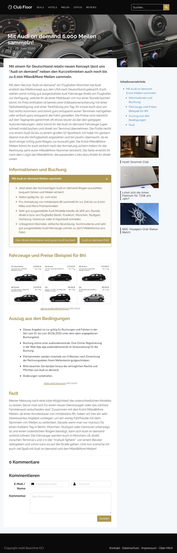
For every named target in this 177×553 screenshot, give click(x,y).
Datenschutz (131, 548)
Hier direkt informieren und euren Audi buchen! (45, 240)
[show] (107, 178)
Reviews (91, 7)
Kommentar (17, 496)
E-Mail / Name (19, 486)
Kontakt (115, 548)
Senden (104, 518)
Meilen (65, 7)
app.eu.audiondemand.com (54, 308)
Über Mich (166, 548)
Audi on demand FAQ (95, 240)
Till (10, 48)
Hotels (52, 7)
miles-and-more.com (55, 383)
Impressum (149, 548)
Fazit (131, 124)
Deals (40, 7)
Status (78, 7)
